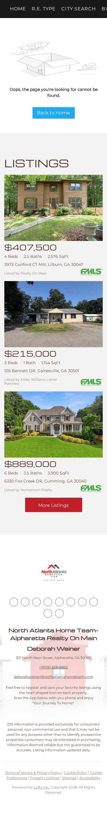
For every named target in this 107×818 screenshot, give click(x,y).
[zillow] (48, 602)
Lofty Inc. (42, 787)
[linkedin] (25, 602)
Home (18, 8)
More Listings (53, 505)
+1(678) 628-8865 (53, 667)
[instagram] (59, 602)
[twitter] (36, 602)
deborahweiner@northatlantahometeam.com (53, 676)
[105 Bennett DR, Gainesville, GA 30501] (53, 314)
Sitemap (69, 778)
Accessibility (89, 778)
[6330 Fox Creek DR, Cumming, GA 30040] (53, 424)
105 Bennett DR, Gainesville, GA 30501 (41, 370)
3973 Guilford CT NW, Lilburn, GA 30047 (43, 264)
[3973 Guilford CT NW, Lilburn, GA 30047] (53, 208)
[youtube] (70, 602)
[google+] (59, 613)
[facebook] (13, 602)
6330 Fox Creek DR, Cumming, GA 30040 (45, 481)
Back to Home (53, 112)
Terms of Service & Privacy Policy (33, 772)
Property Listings (44, 778)
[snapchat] (93, 602)
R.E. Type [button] (44, 8)
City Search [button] (78, 8)
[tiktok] (82, 602)
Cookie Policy (75, 772)
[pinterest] (48, 613)
